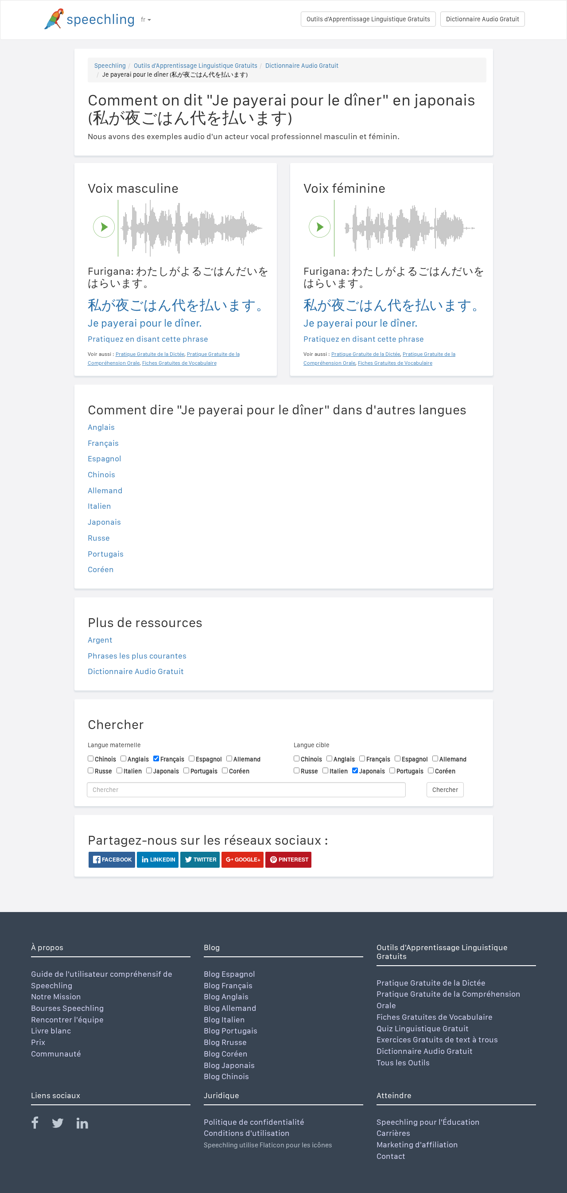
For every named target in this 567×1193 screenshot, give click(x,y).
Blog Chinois (226, 1076)
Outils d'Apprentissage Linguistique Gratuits (368, 19)
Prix (38, 1042)
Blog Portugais (230, 1030)
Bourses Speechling (67, 1008)
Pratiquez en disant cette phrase (148, 338)
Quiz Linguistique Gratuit (423, 1028)
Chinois (101, 474)
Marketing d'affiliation (417, 1144)
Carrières (393, 1133)
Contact (391, 1156)
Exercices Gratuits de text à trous (437, 1039)
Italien (99, 506)
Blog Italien (224, 1019)
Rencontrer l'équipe (67, 1019)
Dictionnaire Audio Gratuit (482, 19)
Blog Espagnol (229, 974)
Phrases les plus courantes (137, 655)
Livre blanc (51, 1030)
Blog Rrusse (225, 1042)
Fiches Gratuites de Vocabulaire (435, 1016)
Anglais (101, 427)
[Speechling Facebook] (40, 1125)
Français (103, 443)
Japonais (104, 521)
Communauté (56, 1053)
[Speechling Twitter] (63, 1125)
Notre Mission (56, 996)
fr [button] (144, 19)
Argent (100, 639)
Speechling (110, 65)
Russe (99, 537)
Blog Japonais (229, 1065)
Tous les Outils (403, 1062)
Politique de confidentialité (254, 1122)
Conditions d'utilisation (247, 1133)
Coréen (101, 569)
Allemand (105, 490)
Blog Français (228, 985)
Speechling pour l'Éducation (428, 1122)
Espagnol (104, 458)
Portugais (106, 553)
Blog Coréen (226, 1053)
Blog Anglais (226, 996)
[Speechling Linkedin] (88, 1125)
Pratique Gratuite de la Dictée (431, 982)
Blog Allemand (230, 1008)
